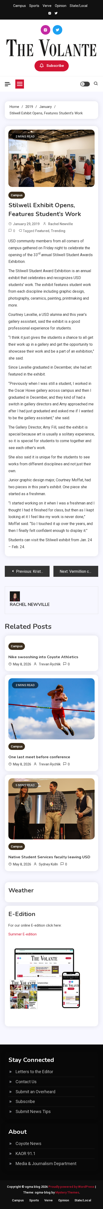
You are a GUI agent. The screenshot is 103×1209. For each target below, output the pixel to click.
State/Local (78, 6)
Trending (58, 231)
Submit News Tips (33, 1111)
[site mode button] (85, 84)
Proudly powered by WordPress (71, 1186)
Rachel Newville (60, 224)
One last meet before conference (39, 757)
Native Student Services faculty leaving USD (49, 857)
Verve (47, 6)
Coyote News (28, 1143)
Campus (19, 6)
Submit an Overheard (35, 1091)
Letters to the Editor (34, 1071)
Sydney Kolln (48, 864)
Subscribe (55, 66)
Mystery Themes (67, 1192)
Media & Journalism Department (46, 1163)
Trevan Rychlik (50, 664)
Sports (34, 6)
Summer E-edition (22, 934)
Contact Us (26, 1081)
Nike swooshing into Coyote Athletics (43, 657)
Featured (42, 231)
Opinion (60, 6)
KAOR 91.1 (25, 1153)
